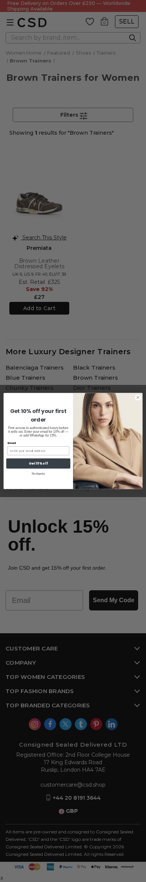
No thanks (38, 473)
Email (11, 443)
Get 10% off (38, 463)
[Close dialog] (138, 397)
